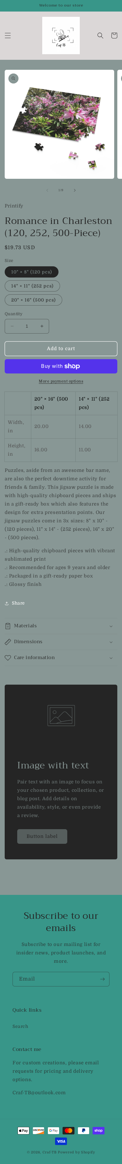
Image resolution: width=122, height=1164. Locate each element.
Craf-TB (50, 1152)
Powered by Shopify (76, 1152)
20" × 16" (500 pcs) (33, 299)
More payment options (61, 381)
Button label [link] (42, 836)
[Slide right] (75, 190)
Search (20, 1026)
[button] (8, 35)
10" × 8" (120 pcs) (31, 271)
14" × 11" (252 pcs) (32, 285)
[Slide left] (47, 190)
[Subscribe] (102, 979)
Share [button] (18, 603)
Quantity (14, 313)
